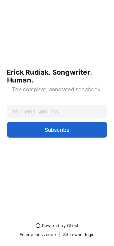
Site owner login (78, 234)
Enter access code (38, 234)
